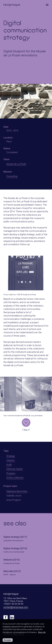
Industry (10, 460)
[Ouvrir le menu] (47, 5)
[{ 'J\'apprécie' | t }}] (26, 422)
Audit (9, 464)
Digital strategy (11, 537)
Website (7, 560)
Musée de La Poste (16, 164)
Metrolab (8, 571)
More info (42, 632)
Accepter (7, 640)
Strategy (10, 456)
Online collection (15, 477)
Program (10, 473)
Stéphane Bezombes (16, 491)
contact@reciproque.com (15, 607)
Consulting (11, 176)
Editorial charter (14, 468)
